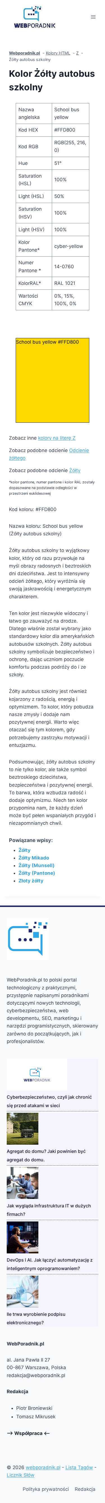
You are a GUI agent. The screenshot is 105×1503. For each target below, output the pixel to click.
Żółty (74, 470)
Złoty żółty (30, 881)
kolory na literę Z (57, 438)
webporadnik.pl (43, 1467)
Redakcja (85, 1489)
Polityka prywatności (46, 1489)
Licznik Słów (20, 1475)
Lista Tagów (79, 1467)
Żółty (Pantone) (36, 873)
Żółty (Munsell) (36, 865)
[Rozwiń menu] (93, 16)
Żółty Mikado (33, 858)
